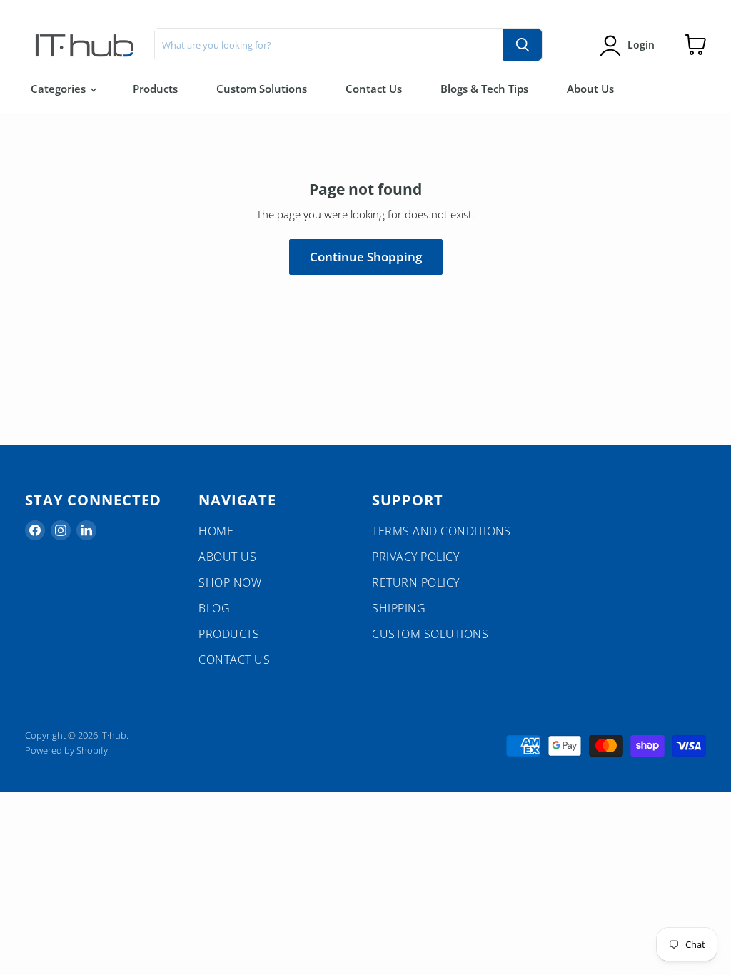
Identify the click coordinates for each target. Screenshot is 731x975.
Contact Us (374, 88)
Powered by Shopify (66, 750)
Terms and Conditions (441, 531)
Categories (60, 88)
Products (155, 88)
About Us (590, 88)
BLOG (214, 608)
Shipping (398, 608)
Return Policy (415, 582)
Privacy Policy (415, 557)
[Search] (522, 45)
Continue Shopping (366, 256)
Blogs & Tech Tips (484, 88)
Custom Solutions (261, 88)
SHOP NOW (229, 582)
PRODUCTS (228, 634)
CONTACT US (234, 659)
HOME (215, 531)
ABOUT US (227, 557)
